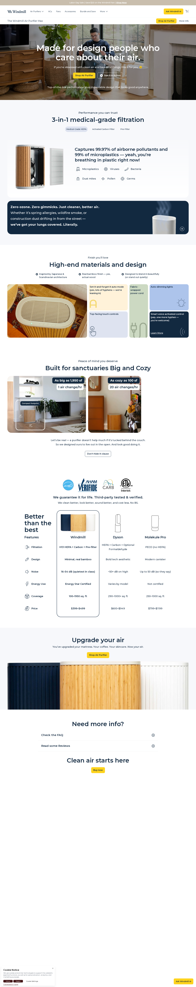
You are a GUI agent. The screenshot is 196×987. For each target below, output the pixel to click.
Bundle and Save (88, 11)
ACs (50, 11)
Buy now (98, 770)
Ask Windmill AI (173, 11)
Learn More (157, 333)
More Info (184, 21)
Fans (58, 11)
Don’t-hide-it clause (98, 454)
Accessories (70, 11)
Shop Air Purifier (166, 21)
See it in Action (112, 75)
